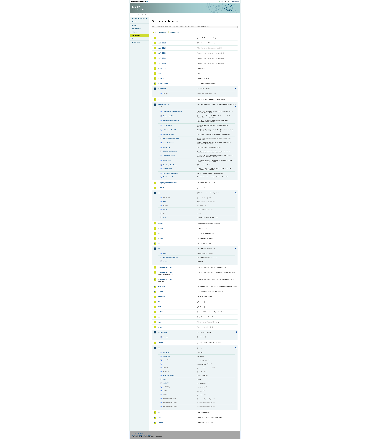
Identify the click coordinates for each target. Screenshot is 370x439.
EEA (139, 1)
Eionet (139, 14)
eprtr (159, 99)
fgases (160, 223)
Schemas (134, 32)
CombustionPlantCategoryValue (172, 111)
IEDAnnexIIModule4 (165, 279)
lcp (159, 317)
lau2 (159, 307)
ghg (159, 233)
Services (134, 39)
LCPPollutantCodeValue (170, 130)
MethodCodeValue (168, 143)
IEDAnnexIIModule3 (165, 272)
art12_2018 (162, 48)
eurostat (161, 188)
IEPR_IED (161, 286)
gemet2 (160, 228)
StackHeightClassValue (170, 165)
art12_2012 (162, 43)
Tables (134, 25)
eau (164, 364)
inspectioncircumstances (170, 257)
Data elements (136, 28)
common (161, 78)
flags (164, 201)
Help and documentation (139, 18)
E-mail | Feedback (137, 433)
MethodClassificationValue (171, 138)
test (159, 348)
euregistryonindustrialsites (167, 183)
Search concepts (174, 32)
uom (159, 412)
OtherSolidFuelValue (169, 155)
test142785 (166, 383)
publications (162, 332)
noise (160, 327)
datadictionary (163, 83)
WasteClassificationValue (170, 173)
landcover (161, 297)
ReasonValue (167, 160)
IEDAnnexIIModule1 (165, 267)
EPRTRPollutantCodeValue (171, 120)
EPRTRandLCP (163, 104)
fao (159, 193)
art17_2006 (162, 53)
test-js (164, 379)
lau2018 (160, 312)
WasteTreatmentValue (169, 177)
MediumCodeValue (168, 134)
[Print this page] (226, 1)
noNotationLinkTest (168, 375)
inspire (160, 291)
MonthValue (166, 147)
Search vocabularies (160, 32)
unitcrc (165, 217)
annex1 (165, 253)
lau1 (159, 302)
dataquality (162, 88)
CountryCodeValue (168, 116)
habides (161, 238)
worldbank (161, 422)
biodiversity (162, 68)
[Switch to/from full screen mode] (229, 1)
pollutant (165, 261)
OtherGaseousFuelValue (170, 151)
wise (159, 417)
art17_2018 (162, 63)
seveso (160, 343)
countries (166, 337)
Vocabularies (136, 35)
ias (159, 243)
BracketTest (166, 356)
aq (158, 38)
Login (222, 1)
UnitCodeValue (167, 168)
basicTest (166, 352)
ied (159, 248)
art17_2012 (162, 58)
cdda (159, 73)
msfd (159, 322)
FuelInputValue (167, 125)
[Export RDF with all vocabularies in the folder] (236, 89)
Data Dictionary (146, 14)
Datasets (134, 22)
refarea (165, 209)
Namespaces (136, 42)
